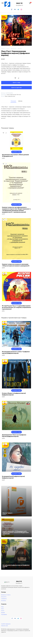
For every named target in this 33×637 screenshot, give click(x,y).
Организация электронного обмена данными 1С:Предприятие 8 (15, 155)
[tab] (13, 101)
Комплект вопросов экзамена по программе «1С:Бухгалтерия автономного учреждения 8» (16, 265)
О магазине (4, 598)
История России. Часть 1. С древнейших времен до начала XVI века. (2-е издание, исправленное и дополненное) (16, 307)
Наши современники (10, 96)
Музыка (3, 612)
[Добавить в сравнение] (18, 78)
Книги (8, 48)
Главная (3, 48)
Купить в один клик (16, 87)
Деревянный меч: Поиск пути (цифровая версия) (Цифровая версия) (14, 435)
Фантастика (13, 48)
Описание (13, 101)
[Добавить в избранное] (15, 78)
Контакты (3, 600)
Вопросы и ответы (5, 594)
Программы (4, 614)
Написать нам (4, 625)
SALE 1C (19, 3)
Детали (20, 101)
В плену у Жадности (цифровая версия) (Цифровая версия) (14, 394)
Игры (2, 606)
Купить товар (16, 82)
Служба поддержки (5, 623)
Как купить (3, 596)
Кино (2, 608)
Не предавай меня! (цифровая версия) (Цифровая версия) (13, 477)
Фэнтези (20, 48)
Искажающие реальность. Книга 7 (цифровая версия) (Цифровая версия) (16, 352)
